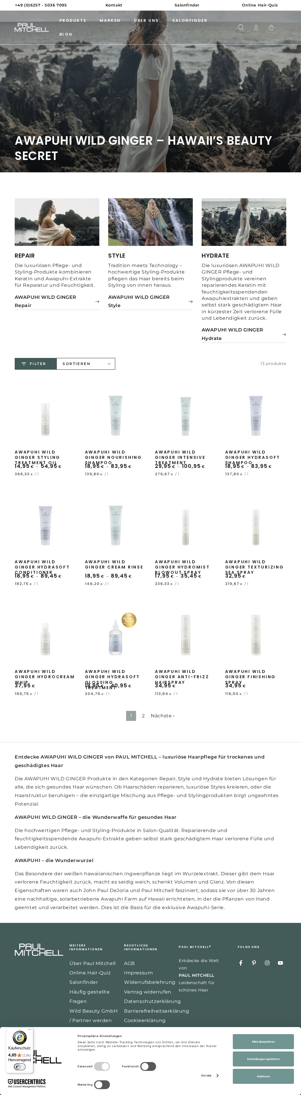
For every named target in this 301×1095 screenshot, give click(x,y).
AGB (129, 963)
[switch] (20, 1066)
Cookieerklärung (145, 1020)
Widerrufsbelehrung (149, 982)
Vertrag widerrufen (147, 992)
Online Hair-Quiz (90, 973)
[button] (240, 27)
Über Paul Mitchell (92, 963)
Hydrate (213, 778)
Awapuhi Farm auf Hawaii (133, 899)
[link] (57, 301)
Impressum (138, 973)
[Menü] (29, 1030)
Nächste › (163, 716)
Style (184, 778)
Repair (167, 778)
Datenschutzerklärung (152, 1001)
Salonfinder (83, 982)
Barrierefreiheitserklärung (156, 1011)
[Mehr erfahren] (150, 5)
